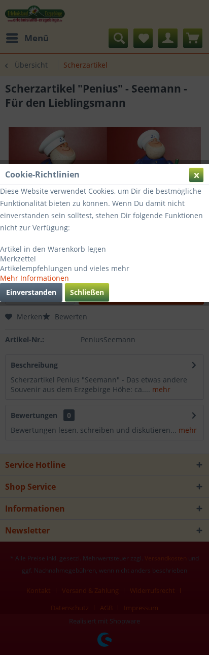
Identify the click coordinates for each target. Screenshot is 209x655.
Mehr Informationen (34, 278)
